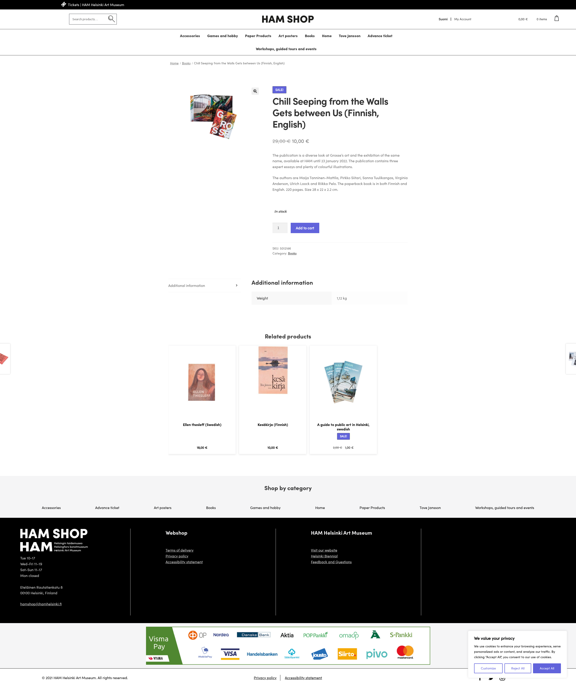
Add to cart (305, 227)
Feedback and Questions (331, 561)
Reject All (517, 668)
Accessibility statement (184, 561)
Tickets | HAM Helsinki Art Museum (96, 4)
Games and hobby (222, 35)
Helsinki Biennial (324, 556)
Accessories (190, 35)
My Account (462, 19)
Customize (488, 668)
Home (327, 35)
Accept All (547, 668)
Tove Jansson (349, 35)
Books (310, 35)
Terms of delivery (180, 550)
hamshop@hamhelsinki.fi (41, 603)
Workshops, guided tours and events (286, 48)
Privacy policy (177, 556)
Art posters (288, 35)
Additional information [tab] (186, 285)
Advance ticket (380, 35)
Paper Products (258, 35)
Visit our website (324, 550)
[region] (517, 654)
